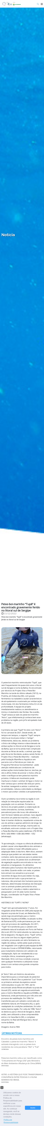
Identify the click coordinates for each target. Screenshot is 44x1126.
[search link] (38, 4)
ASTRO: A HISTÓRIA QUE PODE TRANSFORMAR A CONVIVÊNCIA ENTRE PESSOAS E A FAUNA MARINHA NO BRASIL (22, 1077)
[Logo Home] (11, 3)
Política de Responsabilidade (11, 1121)
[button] (40, 650)
